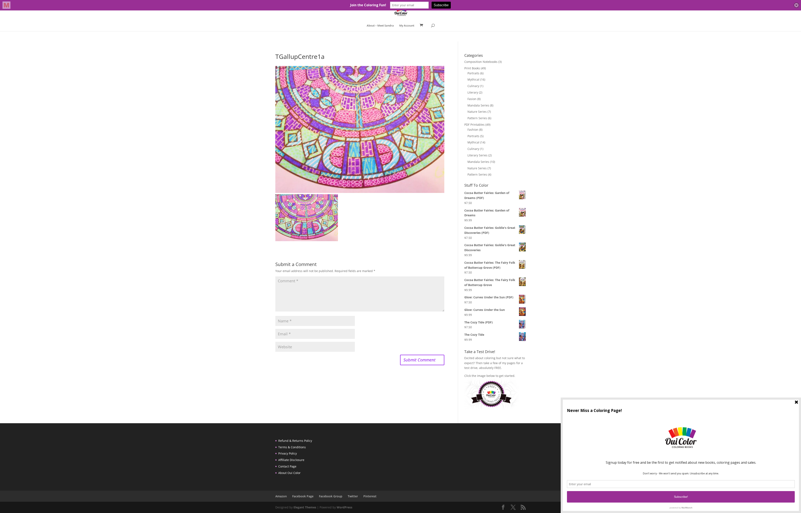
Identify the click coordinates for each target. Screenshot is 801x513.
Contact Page (287, 466)
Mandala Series (478, 105)
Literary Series (477, 155)
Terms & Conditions (292, 447)
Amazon (281, 496)
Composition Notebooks (480, 62)
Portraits (473, 73)
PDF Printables (474, 125)
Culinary (473, 86)
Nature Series (477, 112)
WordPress (344, 507)
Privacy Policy (287, 453)
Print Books (472, 68)
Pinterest (370, 496)
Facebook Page (303, 496)
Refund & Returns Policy (295, 441)
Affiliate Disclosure (291, 460)
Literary (472, 92)
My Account (406, 25)
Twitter (353, 496)
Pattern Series (477, 118)
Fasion (471, 99)
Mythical (473, 79)
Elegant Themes (304, 507)
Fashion (472, 130)
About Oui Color (289, 473)
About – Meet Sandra (380, 25)
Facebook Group (330, 496)
